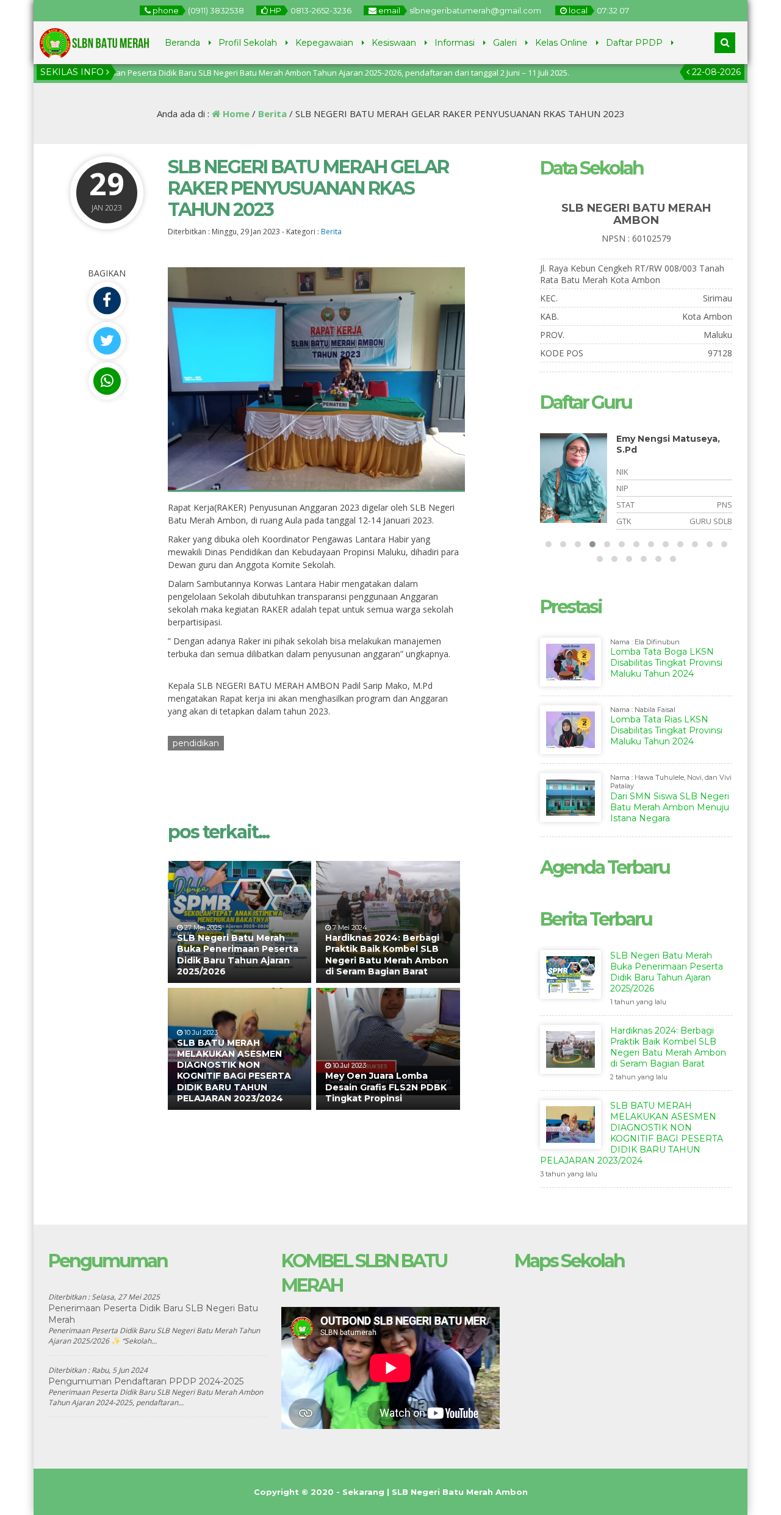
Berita (272, 113)
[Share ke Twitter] (107, 340)
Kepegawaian (324, 42)
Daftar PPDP (634, 42)
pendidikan (196, 743)
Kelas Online (561, 42)
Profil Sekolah (247, 42)
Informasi (454, 42)
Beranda (182, 42)
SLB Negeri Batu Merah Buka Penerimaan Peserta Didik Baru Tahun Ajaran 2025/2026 (237, 954)
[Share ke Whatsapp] (107, 381)
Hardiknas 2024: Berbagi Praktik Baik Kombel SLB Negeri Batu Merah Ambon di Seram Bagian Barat (386, 954)
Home (235, 113)
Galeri (505, 42)
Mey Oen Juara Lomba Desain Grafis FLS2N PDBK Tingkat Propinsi (386, 1086)
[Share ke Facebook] (107, 300)
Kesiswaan (394, 42)
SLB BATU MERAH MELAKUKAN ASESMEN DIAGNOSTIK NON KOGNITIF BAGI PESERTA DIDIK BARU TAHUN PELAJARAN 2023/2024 (234, 1070)
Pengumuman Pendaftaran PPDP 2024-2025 (145, 1381)
